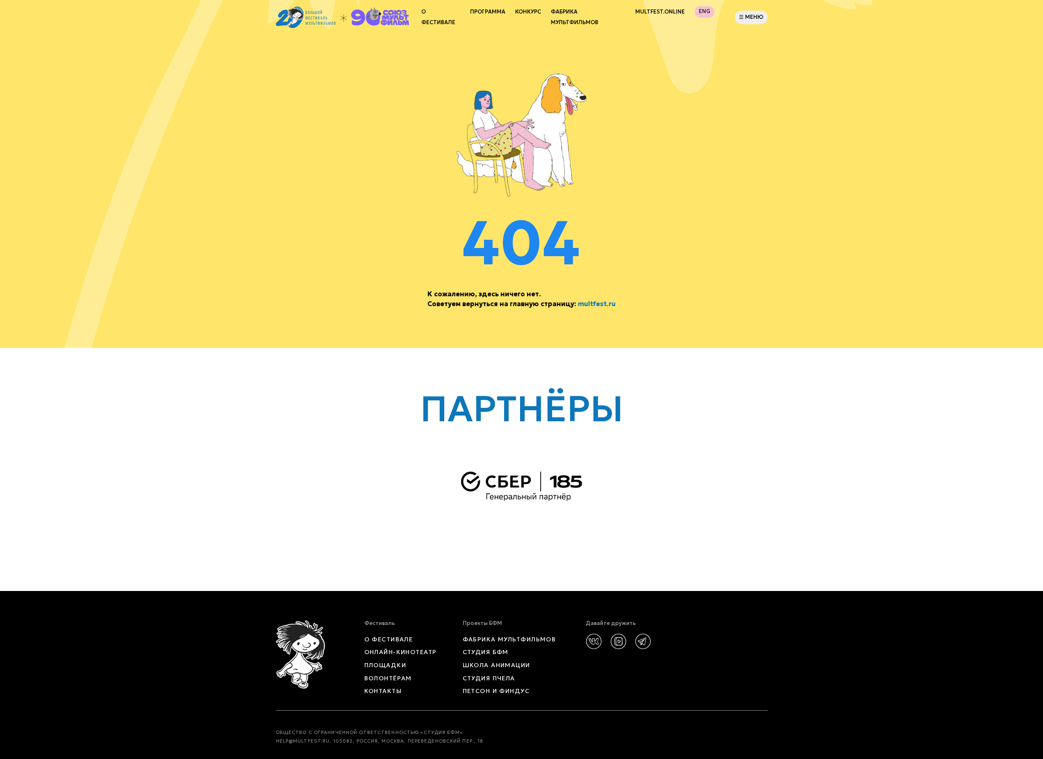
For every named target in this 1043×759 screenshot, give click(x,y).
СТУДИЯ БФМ (486, 652)
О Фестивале (438, 17)
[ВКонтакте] (594, 641)
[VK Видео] (618, 641)
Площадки (385, 665)
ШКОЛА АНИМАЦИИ (496, 665)
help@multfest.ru (303, 741)
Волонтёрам (388, 678)
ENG (704, 11)
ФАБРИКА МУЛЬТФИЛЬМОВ (574, 17)
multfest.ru (597, 304)
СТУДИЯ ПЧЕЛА (489, 678)
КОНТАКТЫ (383, 691)
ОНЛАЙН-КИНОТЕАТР (400, 652)
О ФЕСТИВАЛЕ (388, 639)
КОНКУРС (528, 12)
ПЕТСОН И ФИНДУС (496, 691)
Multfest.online (660, 12)
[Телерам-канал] (643, 641)
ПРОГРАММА (487, 12)
